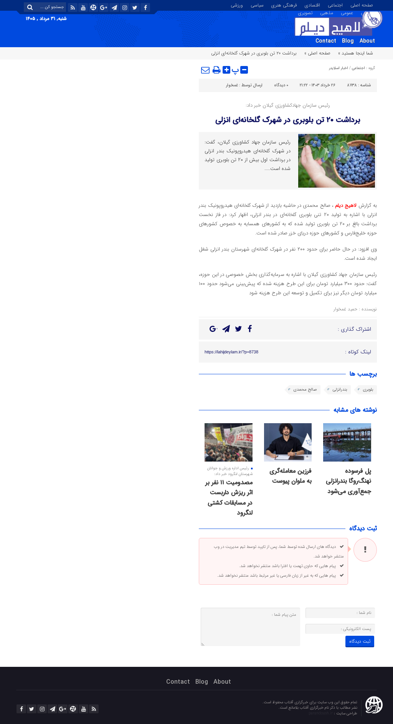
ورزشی (237, 5)
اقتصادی (312, 5)
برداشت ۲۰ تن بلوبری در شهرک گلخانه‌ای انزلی (287, 120)
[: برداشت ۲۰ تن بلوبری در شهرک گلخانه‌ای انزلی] (206, 70)
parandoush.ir (321, 713)
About (367, 41)
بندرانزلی (340, 389)
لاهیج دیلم (346, 205)
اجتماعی (335, 5)
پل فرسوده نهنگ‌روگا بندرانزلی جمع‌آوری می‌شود (348, 481)
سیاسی (257, 5)
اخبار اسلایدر (338, 68)
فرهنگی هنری (284, 5)
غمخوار (232, 85)
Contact (325, 41)
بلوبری (368, 389)
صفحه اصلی (361, 5)
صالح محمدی (305, 389)
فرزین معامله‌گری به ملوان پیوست (290, 476)
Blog (348, 41)
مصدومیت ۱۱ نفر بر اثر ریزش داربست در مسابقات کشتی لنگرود (229, 498)
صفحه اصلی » (317, 53)
